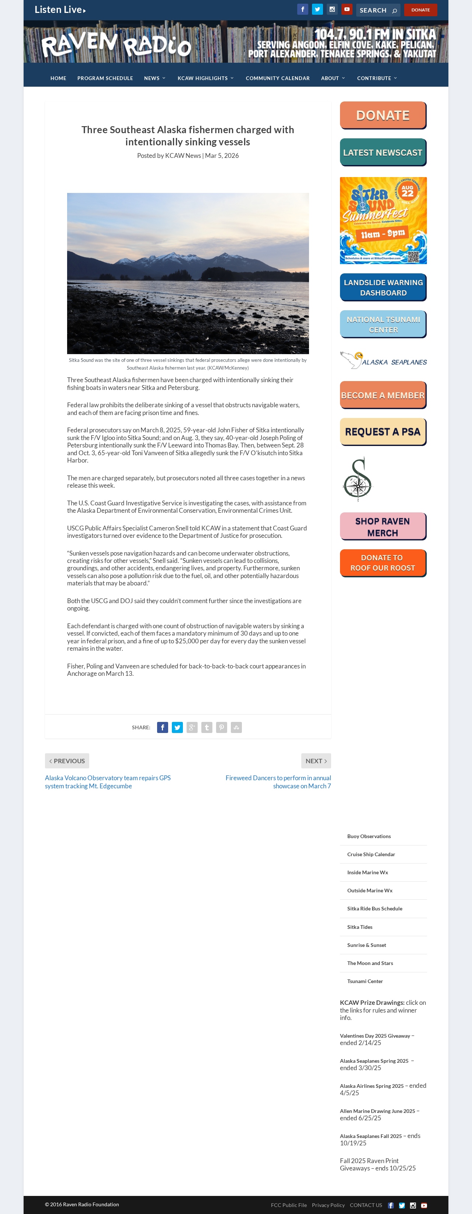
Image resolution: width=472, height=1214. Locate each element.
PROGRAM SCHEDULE (105, 78)
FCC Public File (289, 1205)
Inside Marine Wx (367, 872)
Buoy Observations (369, 836)
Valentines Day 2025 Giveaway (375, 1036)
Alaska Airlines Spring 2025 (372, 1086)
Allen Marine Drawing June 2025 (377, 1111)
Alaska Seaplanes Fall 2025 (371, 1136)
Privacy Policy (328, 1205)
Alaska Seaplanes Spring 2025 (374, 1061)
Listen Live (58, 9)
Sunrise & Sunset (366, 945)
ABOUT (330, 78)
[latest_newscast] (383, 164)
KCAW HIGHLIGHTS (203, 78)
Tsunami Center (365, 981)
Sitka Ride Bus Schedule (374, 908)
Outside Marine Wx (370, 890)
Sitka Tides (359, 927)
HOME (58, 78)
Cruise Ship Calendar (371, 854)
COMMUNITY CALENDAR (278, 78)
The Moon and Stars (370, 963)
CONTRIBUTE (374, 78)
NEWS (152, 78)
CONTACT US (366, 1205)
